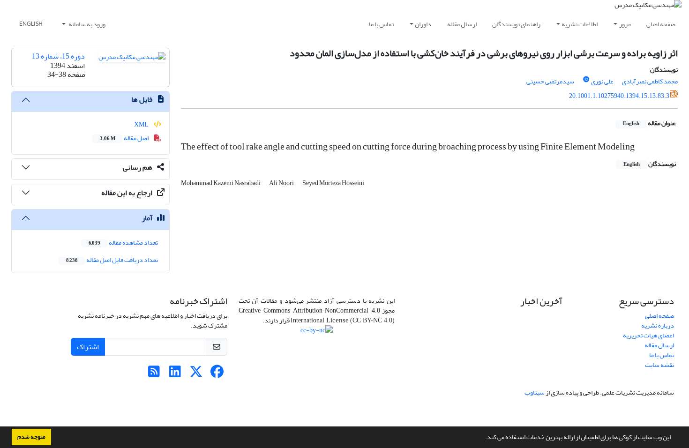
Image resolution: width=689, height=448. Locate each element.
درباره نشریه (657, 325)
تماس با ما (381, 24)
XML (142, 124)
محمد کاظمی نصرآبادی (650, 81)
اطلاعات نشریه (580, 24)
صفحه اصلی (660, 24)
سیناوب (534, 392)
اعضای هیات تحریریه (648, 335)
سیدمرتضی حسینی (550, 81)
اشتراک (88, 347)
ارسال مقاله (462, 24)
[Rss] (154, 374)
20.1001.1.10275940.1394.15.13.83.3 (619, 96)
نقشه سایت (659, 364)
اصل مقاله (125, 138)
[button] (482, 438)
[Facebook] (217, 374)
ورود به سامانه (86, 24)
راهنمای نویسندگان (516, 24)
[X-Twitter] (196, 374)
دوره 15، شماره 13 (58, 56)
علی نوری (602, 81)
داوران (423, 24)
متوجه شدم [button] (31, 436)
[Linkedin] (175, 374)
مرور (625, 24)
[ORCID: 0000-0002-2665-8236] (586, 79)
